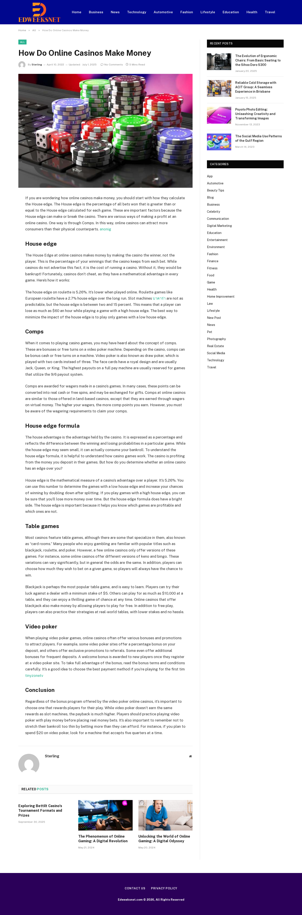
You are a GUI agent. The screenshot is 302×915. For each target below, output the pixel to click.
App (210, 176)
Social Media (216, 353)
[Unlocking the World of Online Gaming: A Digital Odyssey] (165, 815)
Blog (210, 197)
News (115, 12)
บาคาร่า (159, 298)
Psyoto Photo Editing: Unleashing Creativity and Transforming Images (255, 114)
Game (211, 282)
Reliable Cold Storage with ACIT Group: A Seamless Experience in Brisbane (255, 87)
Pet (209, 332)
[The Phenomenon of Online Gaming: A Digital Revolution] (105, 815)
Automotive (163, 12)
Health (252, 12)
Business (96, 12)
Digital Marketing (219, 226)
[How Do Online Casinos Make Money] (105, 131)
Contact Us (135, 888)
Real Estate (215, 346)
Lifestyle (208, 12)
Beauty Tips (215, 190)
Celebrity (213, 211)
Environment (216, 247)
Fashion (186, 12)
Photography (216, 339)
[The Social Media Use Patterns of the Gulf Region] (219, 142)
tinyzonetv (34, 675)
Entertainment (217, 240)
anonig (105, 229)
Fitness (212, 268)
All (22, 42)
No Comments (113, 64)
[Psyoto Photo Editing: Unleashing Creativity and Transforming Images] (219, 115)
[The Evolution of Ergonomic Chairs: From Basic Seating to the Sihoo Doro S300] (219, 61)
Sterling (37, 64)
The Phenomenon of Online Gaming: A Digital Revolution (103, 838)
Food (210, 275)
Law (210, 303)
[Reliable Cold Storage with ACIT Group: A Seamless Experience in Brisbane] (219, 88)
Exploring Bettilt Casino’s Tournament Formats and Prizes (40, 811)
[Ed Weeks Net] (39, 12)
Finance (212, 261)
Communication (218, 218)
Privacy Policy (164, 888)
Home (76, 12)
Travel (270, 12)
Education (231, 12)
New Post (214, 318)
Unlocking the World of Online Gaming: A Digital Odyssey (164, 838)
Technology (136, 12)
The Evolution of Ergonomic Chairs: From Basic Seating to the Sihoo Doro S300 (258, 60)
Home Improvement (221, 296)
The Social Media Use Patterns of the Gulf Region (258, 138)
